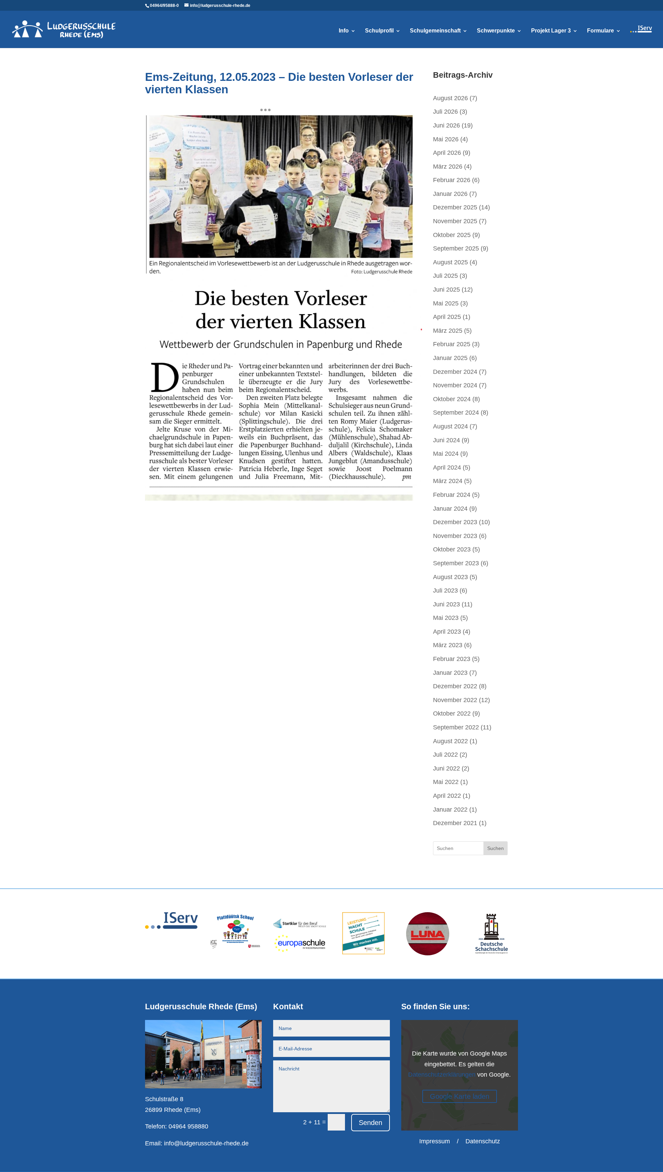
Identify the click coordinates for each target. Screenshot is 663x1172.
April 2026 (447, 152)
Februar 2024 (451, 494)
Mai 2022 (446, 781)
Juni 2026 (446, 125)
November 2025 (455, 221)
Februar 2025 (451, 344)
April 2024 (447, 467)
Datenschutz (482, 1141)
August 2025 (450, 262)
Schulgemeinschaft (435, 31)
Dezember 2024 (455, 371)
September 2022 (456, 727)
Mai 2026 (446, 139)
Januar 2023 (450, 672)
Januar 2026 (450, 193)
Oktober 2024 (452, 399)
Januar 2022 (450, 809)
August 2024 (450, 426)
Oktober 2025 (452, 234)
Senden (370, 1122)
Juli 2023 (445, 590)
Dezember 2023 (455, 522)
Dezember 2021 (455, 823)
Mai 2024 (446, 453)
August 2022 (450, 741)
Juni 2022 (446, 768)
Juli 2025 (445, 275)
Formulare (600, 31)
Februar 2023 (451, 658)
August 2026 (450, 98)
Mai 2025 (446, 303)
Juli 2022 (445, 754)
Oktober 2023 (452, 549)
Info (344, 31)
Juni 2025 (446, 289)
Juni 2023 (446, 604)
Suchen (495, 848)
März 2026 (447, 166)
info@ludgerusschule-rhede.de (206, 1143)
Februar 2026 (451, 180)
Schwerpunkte (496, 31)
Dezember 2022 (455, 686)
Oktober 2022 (452, 713)
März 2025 (447, 330)
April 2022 (447, 795)
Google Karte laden (459, 1096)
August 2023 (450, 577)
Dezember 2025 (455, 207)
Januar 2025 (450, 358)
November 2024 (455, 385)
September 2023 (456, 563)
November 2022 (455, 700)
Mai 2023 (446, 617)
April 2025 (447, 316)
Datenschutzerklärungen (441, 1074)
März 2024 (447, 481)
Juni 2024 (446, 440)
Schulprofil (379, 31)
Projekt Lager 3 (551, 31)
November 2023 (455, 535)
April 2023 (447, 631)
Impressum (434, 1141)
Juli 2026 (445, 111)
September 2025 (456, 248)
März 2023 (447, 645)
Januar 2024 (450, 508)
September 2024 (456, 412)
